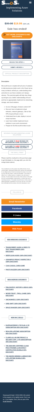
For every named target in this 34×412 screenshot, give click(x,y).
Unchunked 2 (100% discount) (17, 299)
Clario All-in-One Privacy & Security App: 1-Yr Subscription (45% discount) (18, 340)
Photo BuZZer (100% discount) (18, 269)
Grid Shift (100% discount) (16, 303)
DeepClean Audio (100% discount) (19, 255)
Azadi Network (7, 401)
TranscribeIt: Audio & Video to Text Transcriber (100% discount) (18, 249)
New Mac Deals (17, 317)
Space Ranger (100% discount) (18, 307)
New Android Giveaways (17, 279)
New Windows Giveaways (17, 239)
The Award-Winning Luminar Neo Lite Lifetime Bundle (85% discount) (18, 358)
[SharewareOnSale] (10, 2)
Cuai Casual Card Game (15, 265)
